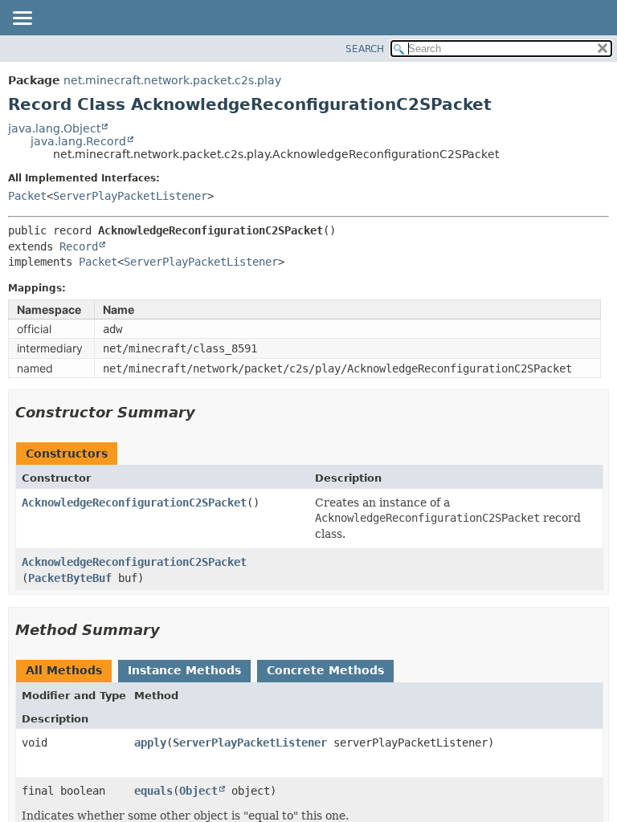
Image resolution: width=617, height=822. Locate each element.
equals (153, 790)
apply (150, 742)
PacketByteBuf (70, 578)
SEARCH (364, 49)
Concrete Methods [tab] (325, 670)
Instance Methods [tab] (184, 670)
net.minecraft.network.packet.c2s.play (172, 80)
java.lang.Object (54, 128)
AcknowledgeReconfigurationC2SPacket (134, 502)
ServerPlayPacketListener (130, 195)
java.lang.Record (78, 141)
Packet (27, 195)
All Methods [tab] (64, 670)
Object (198, 790)
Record (78, 246)
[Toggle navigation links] (21, 19)
